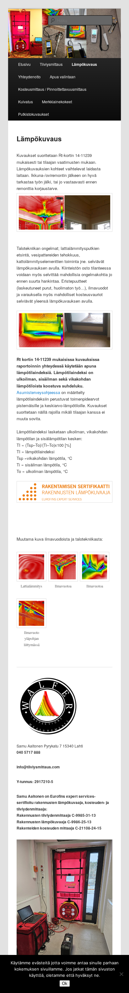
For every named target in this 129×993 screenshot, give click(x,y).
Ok (64, 983)
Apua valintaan (62, 76)
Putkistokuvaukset (33, 114)
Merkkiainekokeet (57, 101)
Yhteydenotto (29, 76)
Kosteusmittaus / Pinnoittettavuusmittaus (52, 89)
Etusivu (24, 64)
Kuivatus (25, 101)
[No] (121, 974)
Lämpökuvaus (84, 64)
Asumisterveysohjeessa (38, 392)
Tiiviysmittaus (51, 64)
